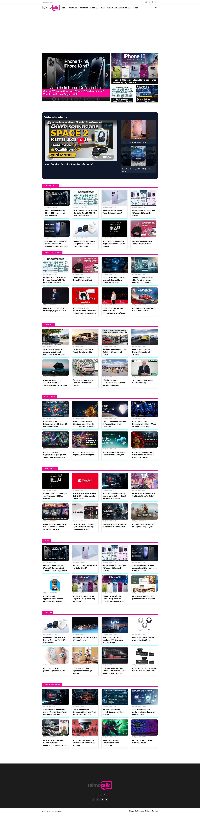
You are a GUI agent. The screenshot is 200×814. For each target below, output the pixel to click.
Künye (131, 811)
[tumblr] (106, 799)
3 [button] (62, 99)
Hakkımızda (139, 811)
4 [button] (67, 99)
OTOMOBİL (84, 8)
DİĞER (136, 8)
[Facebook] (93, 799)
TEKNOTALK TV (112, 8)
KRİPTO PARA (94, 8)
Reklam (155, 811)
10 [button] (93, 99)
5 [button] (71, 99)
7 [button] (80, 99)
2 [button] (58, 99)
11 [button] (98, 99)
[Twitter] (97, 799)
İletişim (148, 811)
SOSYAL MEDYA (125, 8)
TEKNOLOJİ (73, 8)
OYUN (103, 8)
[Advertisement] (100, 33)
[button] (44, 75)
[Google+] (102, 799)
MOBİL (63, 8)
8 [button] (84, 99)
